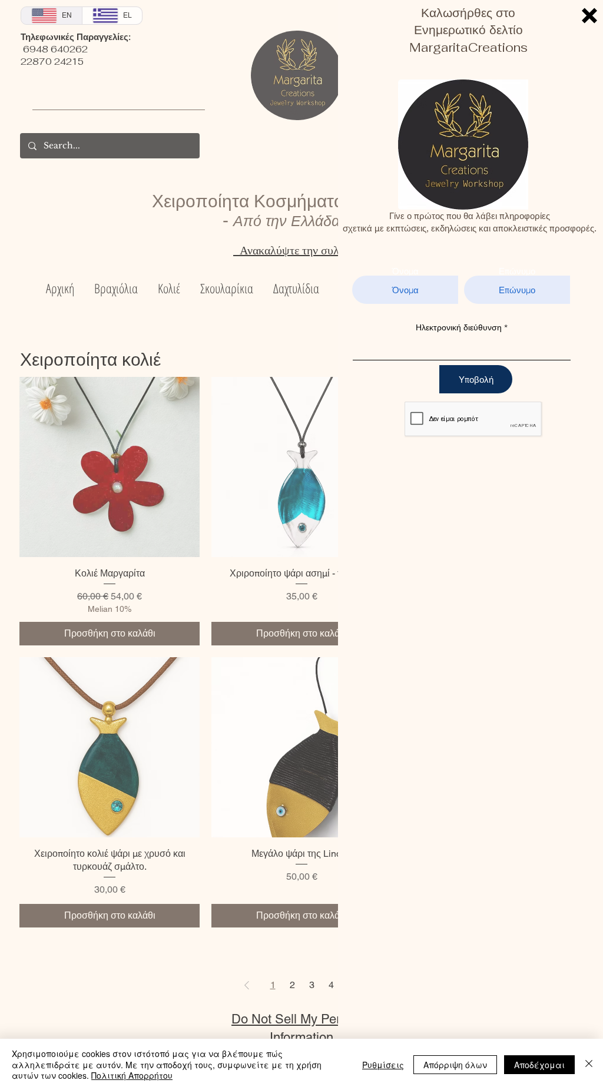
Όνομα (405, 271)
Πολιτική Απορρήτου (132, 1075)
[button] (589, 15)
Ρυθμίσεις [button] (383, 1065)
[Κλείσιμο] (589, 1064)
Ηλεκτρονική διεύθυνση (459, 327)
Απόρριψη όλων (455, 1065)
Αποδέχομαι (539, 1065)
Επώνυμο (517, 271)
